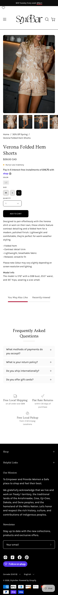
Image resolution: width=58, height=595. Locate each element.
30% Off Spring (20, 134)
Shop (6, 451)
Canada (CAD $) (10, 574)
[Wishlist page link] (3, 7)
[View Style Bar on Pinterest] (26, 557)
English (27, 574)
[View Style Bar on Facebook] (19, 557)
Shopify (32, 580)
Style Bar (14, 580)
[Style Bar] (29, 19)
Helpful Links (10, 462)
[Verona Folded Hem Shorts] (10, 122)
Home (6, 134)
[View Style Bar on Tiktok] (12, 557)
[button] (46, 19)
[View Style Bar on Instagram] (5, 557)
